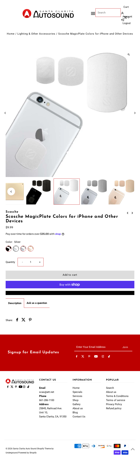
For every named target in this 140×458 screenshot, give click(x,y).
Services (77, 396)
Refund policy (113, 408)
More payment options (70, 292)
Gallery (76, 404)
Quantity (10, 262)
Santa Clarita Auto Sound (25, 448)
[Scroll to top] (133, 449)
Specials (77, 392)
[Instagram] (103, 357)
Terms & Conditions (117, 396)
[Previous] (5, 113)
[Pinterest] (89, 357)
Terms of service (115, 400)
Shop (75, 400)
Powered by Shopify (27, 453)
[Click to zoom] (129, 54)
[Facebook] (76, 357)
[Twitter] (82, 357)
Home (11, 33)
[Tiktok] (109, 357)
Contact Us (79, 416)
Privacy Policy (114, 404)
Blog (75, 412)
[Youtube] (96, 357)
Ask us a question (37, 303)
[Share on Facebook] (17, 320)
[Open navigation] (93, 13)
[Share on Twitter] (23, 320)
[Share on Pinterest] (30, 320)
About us (78, 408)
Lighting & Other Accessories (36, 33)
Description (14, 303)
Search (110, 387)
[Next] (135, 113)
